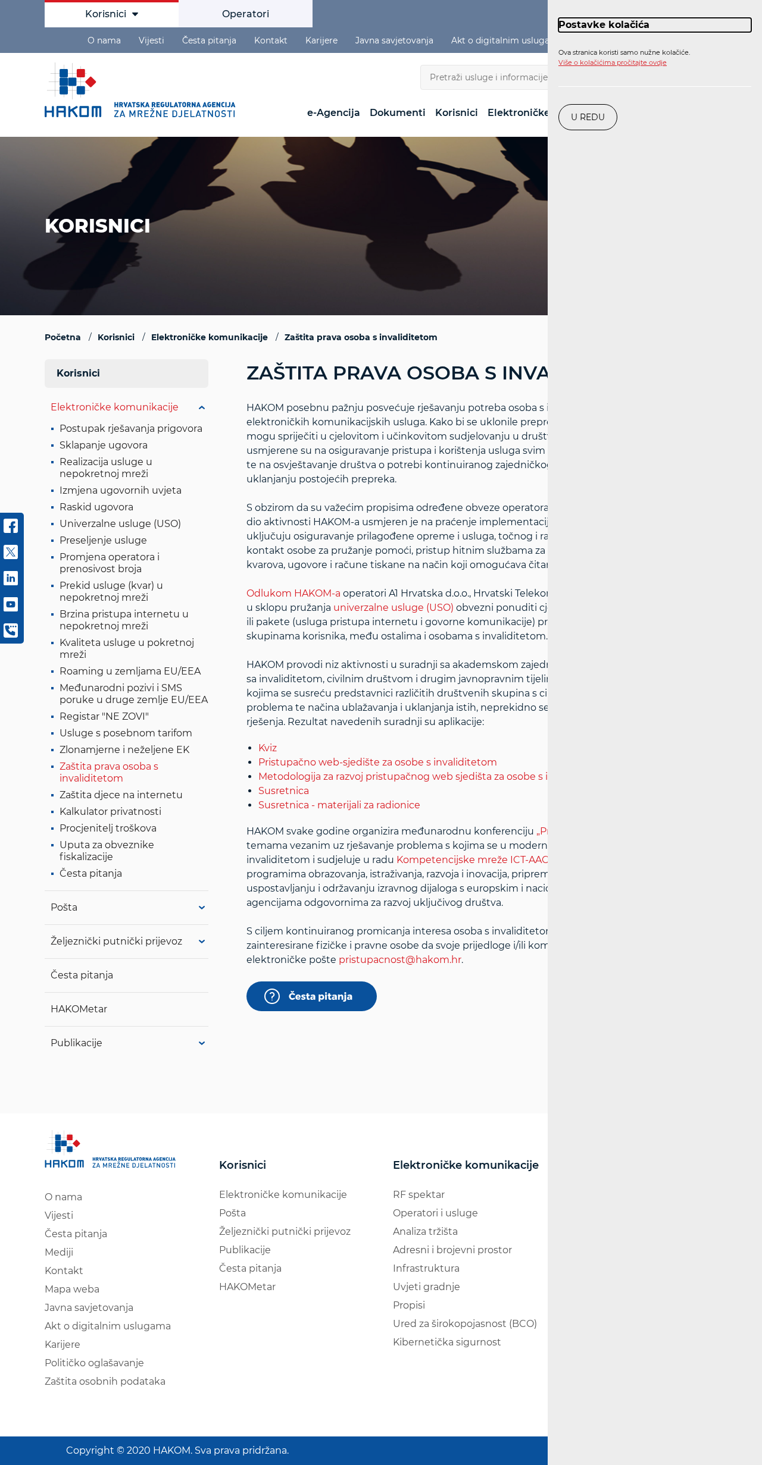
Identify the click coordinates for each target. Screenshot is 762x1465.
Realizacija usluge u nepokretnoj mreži (106, 467)
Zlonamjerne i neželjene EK (124, 749)
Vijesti (151, 40)
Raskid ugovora (96, 507)
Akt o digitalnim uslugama (507, 40)
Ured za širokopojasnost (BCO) (465, 1323)
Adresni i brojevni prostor (452, 1250)
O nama (104, 40)
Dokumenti (398, 112)
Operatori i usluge (435, 1213)
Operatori (245, 14)
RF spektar (419, 1194)
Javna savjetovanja (394, 40)
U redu (588, 117)
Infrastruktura (426, 1268)
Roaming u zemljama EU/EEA (130, 671)
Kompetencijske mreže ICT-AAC (472, 859)
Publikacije (76, 1043)
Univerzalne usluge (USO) (120, 523)
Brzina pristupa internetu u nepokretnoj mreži (124, 620)
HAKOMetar (79, 1009)
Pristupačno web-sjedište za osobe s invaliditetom (377, 762)
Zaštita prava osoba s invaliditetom (109, 772)
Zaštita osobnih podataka (105, 1381)
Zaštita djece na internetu (121, 795)
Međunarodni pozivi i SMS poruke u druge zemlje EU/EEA (134, 693)
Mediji (59, 1252)
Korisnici (105, 14)
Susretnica (283, 790)
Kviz (267, 748)
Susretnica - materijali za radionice (339, 805)
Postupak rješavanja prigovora (131, 428)
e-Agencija (333, 112)
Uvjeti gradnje (426, 1287)
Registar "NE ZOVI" (104, 716)
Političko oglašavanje (94, 1363)
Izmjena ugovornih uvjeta (121, 490)
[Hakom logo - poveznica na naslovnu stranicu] (143, 89)
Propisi (409, 1305)
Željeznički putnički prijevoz (116, 941)
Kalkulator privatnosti (110, 811)
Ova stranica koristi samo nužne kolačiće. (624, 57)
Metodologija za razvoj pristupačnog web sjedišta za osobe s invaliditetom (433, 776)
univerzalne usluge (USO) (393, 607)
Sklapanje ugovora (104, 445)
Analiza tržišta (425, 1231)
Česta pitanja (209, 40)
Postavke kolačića (603, 24)
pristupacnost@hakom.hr (400, 959)
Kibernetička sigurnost (447, 1342)
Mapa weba (72, 1289)
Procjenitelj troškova (108, 828)
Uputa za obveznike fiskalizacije (107, 850)
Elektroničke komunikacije (115, 407)
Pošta (64, 907)
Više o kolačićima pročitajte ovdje (612, 62)
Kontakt (271, 40)
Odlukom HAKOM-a (293, 593)
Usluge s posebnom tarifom (126, 733)
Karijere (321, 40)
